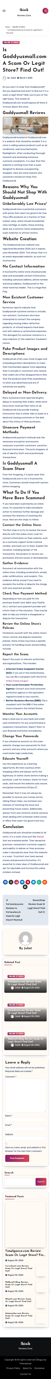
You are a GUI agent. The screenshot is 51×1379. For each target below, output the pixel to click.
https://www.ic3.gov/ (17, 681)
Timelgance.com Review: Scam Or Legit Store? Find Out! (25, 1255)
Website (9, 1134)
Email (8, 1125)
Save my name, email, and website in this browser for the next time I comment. (25, 1149)
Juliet (13, 78)
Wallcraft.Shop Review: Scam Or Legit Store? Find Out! (18, 1284)
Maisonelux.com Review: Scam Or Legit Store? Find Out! (18, 1315)
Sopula (40, 836)
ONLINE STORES (11, 42)
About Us (27, 1368)
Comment (10, 1077)
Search (9, 1173)
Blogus (40, 1360)
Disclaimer (39, 1368)
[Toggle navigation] (4, 11)
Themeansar (25, 1363)
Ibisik (24, 10)
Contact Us (25, 1374)
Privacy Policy (13, 1368)
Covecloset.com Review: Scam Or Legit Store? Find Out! (18, 1268)
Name (8, 1116)
